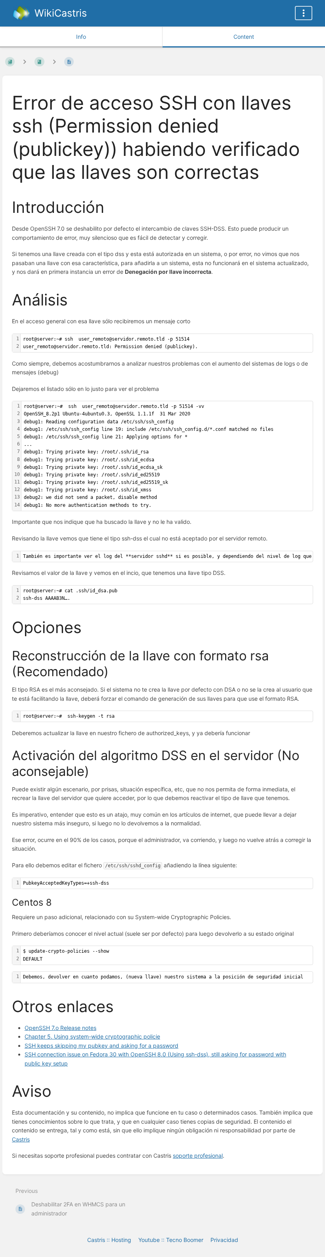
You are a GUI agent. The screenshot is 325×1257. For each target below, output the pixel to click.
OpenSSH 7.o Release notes (60, 1027)
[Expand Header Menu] (303, 13)
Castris (21, 1139)
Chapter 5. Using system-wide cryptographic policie (92, 1036)
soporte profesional (198, 1155)
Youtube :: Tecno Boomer (170, 1239)
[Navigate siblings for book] (24, 61)
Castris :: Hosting (109, 1239)
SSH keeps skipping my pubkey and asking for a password (101, 1045)
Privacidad (224, 1239)
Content (243, 36)
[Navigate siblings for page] (54, 61)
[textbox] (167, 343)
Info (81, 36)
